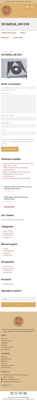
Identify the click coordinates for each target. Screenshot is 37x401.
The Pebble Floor (8, 235)
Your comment (6, 93)
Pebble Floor (4, 343)
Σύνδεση (5, 248)
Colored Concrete (5, 349)
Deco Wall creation (8, 176)
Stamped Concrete (6, 341)
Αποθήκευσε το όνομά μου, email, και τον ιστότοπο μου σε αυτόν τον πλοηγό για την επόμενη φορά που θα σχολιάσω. (18, 142)
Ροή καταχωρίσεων (8, 251)
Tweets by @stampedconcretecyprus (12, 220)
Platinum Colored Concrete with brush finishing (16, 178)
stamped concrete (8, 233)
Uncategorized (7, 237)
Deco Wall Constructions (7, 347)
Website (3, 130)
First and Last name (7, 115)
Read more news (9, 207)
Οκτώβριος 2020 (8, 284)
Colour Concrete (7, 231)
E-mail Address (6, 123)
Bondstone (4, 345)
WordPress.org (7, 255)
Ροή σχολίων (7, 253)
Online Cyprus (25, 397)
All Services (4, 338)
